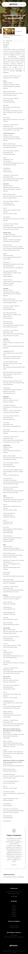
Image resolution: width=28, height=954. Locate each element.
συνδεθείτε (21, 877)
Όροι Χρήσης (14, 935)
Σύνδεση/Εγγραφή (24, 4)
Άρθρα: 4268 (14, 864)
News (14, 905)
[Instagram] (16, 896)
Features (14, 910)
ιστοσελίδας (19, 70)
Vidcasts (14, 914)
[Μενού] (4, 4)
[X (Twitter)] (13, 896)
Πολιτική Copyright (14, 927)
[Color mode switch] (21, 4)
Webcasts (13, 912)
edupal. (14, 952)
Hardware (14, 916)
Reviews (14, 907)
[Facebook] (11, 896)
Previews (14, 909)
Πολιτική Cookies (13, 925)
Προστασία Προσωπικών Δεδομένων (14, 937)
